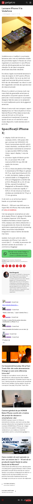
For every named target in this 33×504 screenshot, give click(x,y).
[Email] (24, 266)
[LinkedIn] (20, 266)
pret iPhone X (24, 261)
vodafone (4, 263)
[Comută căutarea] (26, 2)
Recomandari (10, 260)
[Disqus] (16, 321)
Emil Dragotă (6, 14)
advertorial (12, 261)
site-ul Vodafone (10, 210)
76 (19, 14)
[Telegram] (17, 266)
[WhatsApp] (6, 266)
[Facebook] (3, 266)
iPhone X (18, 261)
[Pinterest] (13, 266)
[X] (10, 266)
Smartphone (18, 260)
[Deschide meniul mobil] (30, 2)
